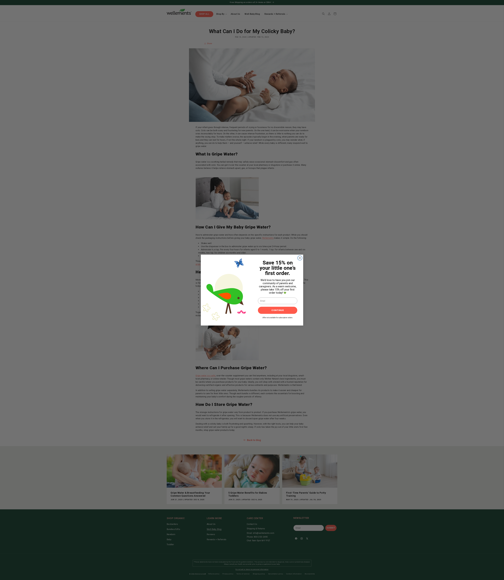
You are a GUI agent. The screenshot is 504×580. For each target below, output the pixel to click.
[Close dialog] (300, 258)
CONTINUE (277, 310)
